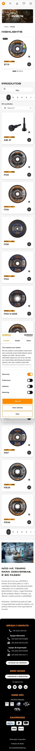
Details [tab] (17, 340)
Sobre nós (17, 695)
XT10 (6, 64)
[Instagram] (20, 687)
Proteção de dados (17, 743)
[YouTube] (15, 687)
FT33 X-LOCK (10, 314)
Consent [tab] (6, 340)
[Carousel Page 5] (22, 71)
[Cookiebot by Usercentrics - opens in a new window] (25, 335)
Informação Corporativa (17, 739)
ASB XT (7, 140)
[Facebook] (9, 687)
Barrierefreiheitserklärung (17, 748)
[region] (17, 51)
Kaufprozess (17, 717)
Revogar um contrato (17, 663)
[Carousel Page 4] (20, 71)
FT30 (6, 244)
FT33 (6, 279)
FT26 (6, 209)
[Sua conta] (17, 3)
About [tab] (29, 340)
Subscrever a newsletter (17, 676)
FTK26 (7, 522)
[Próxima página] (31, 97)
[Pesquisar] (10, 3)
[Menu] (30, 3)
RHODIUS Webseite (17, 700)
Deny (17, 414)
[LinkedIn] (26, 687)
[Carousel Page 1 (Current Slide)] (14, 71)
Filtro (17, 90)
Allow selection (17, 407)
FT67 (6, 452)
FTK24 (7, 487)
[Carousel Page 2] (17, 71)
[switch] (30, 380)
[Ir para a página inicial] (3, 3)
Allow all (17, 401)
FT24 (6, 175)
